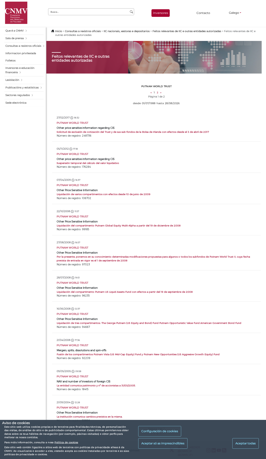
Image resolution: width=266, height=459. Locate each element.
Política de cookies (66, 442)
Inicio (58, 31)
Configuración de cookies (159, 431)
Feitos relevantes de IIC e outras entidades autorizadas (187, 31)
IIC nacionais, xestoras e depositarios (127, 31)
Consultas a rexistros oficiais (83, 31)
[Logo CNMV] (16, 12)
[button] (24, 30)
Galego (234, 12)
